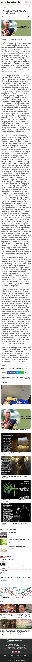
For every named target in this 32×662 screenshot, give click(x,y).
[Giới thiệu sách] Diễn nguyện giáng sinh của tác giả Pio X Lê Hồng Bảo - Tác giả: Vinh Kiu (16, 405)
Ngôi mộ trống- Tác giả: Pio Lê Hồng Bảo (13, 452)
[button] (30, 2)
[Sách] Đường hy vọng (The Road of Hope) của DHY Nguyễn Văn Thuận (18, 540)
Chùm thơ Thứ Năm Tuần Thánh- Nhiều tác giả (14, 476)
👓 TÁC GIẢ (19, 597)
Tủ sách (5, 655)
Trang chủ (3, 6)
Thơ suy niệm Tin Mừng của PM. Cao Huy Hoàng (23, 615)
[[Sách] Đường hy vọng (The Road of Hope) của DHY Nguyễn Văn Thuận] (3, 542)
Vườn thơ (12, 657)
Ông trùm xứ (12, 532)
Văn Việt (4, 570)
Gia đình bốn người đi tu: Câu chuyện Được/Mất (13, 567)
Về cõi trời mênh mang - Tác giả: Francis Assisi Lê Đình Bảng (23, 631)
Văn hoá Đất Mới (7, 576)
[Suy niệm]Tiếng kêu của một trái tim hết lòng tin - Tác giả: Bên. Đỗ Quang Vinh (8, 632)
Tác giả (11, 655)
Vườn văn (26, 655)
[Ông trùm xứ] (3, 535)
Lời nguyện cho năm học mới (16, 546)
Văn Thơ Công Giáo (8, 559)
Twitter (18, 372)
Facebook (12, 372)
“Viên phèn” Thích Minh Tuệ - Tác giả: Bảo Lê (14, 429)
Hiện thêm (28, 382)
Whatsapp (22, 372)
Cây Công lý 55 (4, 572)
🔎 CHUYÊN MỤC (5, 597)
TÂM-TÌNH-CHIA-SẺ (11, 6)
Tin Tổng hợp (18, 655)
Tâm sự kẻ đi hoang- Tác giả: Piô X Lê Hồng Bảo (14, 523)
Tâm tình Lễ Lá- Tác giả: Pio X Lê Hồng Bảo (13, 499)
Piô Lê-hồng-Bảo (10, 368)
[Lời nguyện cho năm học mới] (3, 549)
